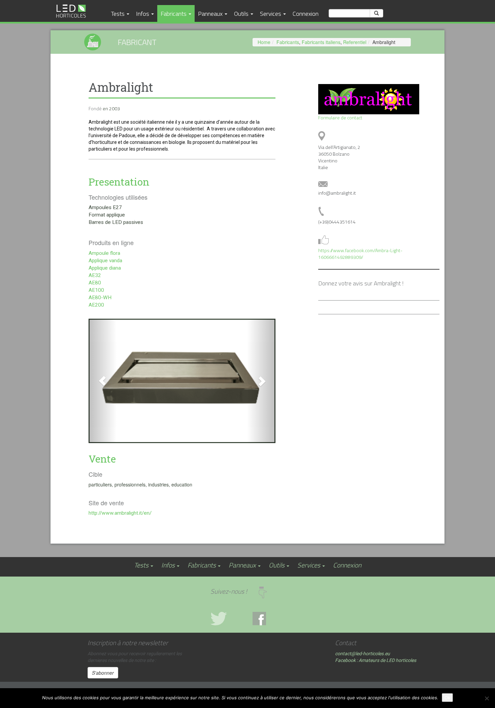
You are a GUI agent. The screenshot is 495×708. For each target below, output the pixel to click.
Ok (447, 697)
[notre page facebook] (269, 618)
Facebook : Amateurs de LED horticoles (375, 660)
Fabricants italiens (321, 42)
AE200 (96, 305)
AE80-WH (100, 297)
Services (271, 13)
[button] (103, 381)
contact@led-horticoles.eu (362, 653)
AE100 (96, 290)
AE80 (95, 283)
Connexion (306, 13)
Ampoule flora (104, 253)
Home (264, 42)
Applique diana (105, 268)
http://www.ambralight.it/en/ (120, 513)
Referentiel (354, 42)
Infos (143, 13)
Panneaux (211, 13)
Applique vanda (105, 261)
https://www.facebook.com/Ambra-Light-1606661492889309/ (360, 254)
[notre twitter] (226, 618)
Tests (118, 13)
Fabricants (174, 13)
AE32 (95, 275)
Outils (242, 13)
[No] (486, 698)
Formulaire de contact (340, 117)
